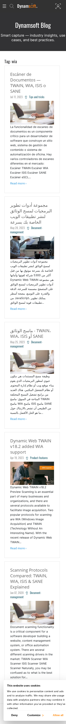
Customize (33, 714)
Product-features (38, 458)
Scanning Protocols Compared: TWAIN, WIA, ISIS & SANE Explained (29, 578)
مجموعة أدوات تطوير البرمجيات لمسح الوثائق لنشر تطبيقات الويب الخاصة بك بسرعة (31, 213)
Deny (14, 714)
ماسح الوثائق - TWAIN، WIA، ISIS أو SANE (30, 333)
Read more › (18, 183)
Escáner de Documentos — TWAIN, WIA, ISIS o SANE (28, 82)
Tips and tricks (35, 97)
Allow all (58, 714)
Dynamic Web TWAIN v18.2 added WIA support (30, 446)
